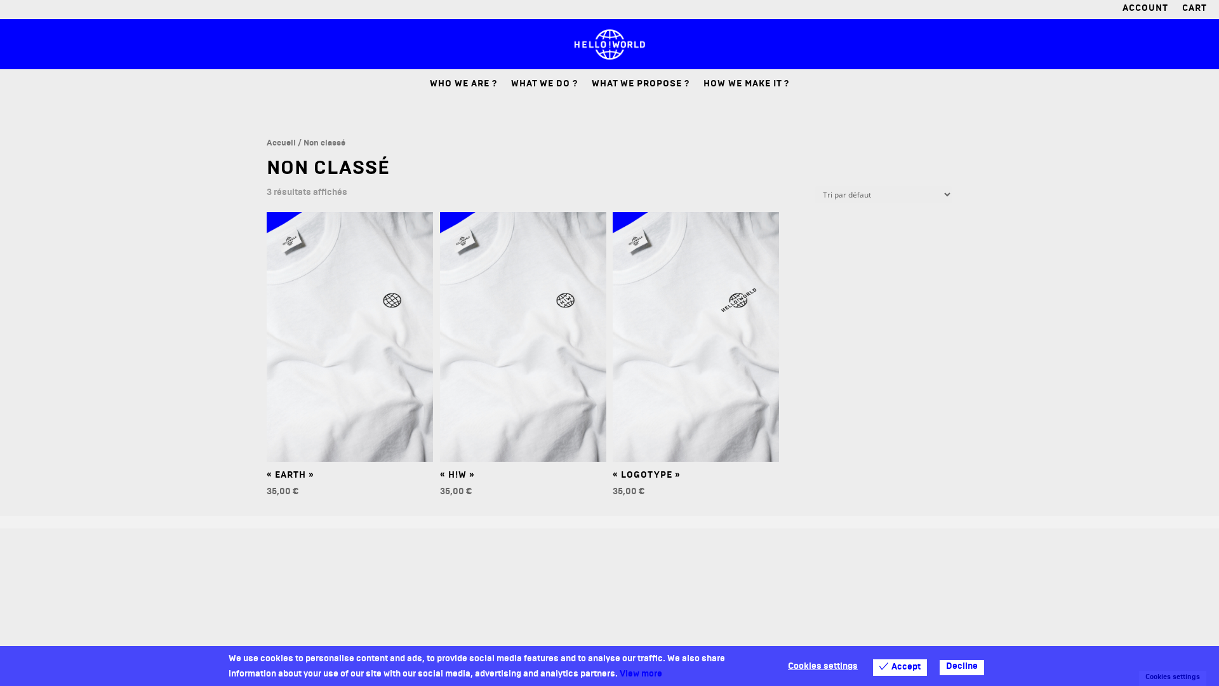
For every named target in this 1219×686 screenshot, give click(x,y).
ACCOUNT (1145, 10)
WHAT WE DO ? (544, 86)
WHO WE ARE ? (463, 86)
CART (1194, 10)
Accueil (281, 144)
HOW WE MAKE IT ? (746, 86)
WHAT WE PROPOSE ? (640, 86)
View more (641, 675)
